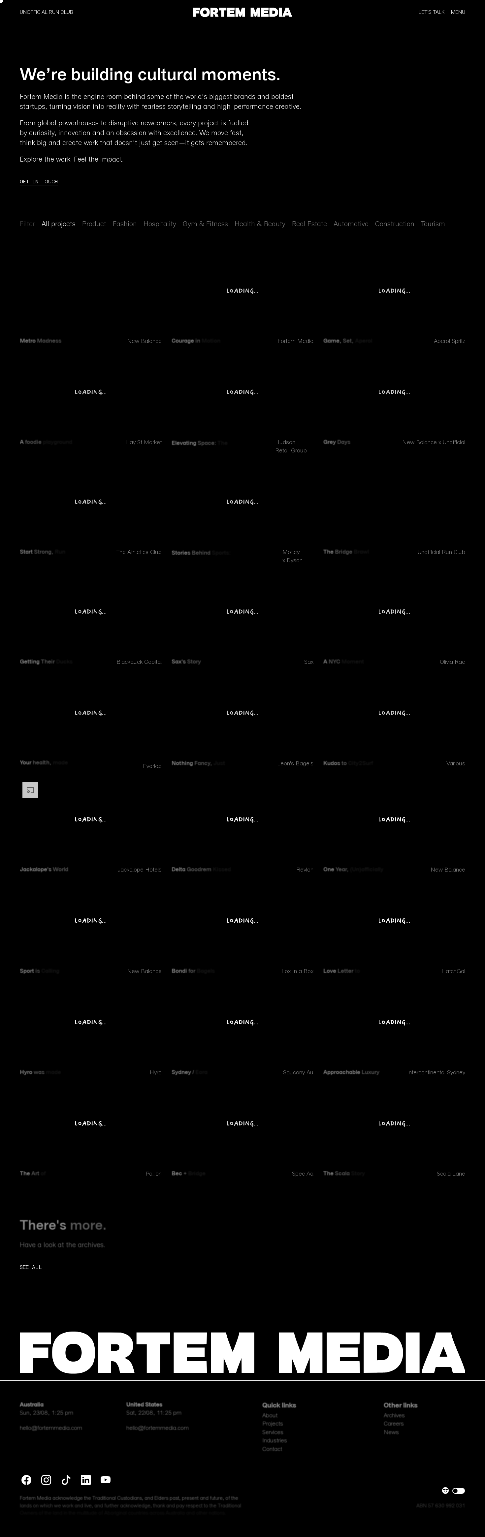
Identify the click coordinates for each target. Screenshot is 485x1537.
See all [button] (31, 1267)
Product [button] (94, 224)
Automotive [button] (351, 224)
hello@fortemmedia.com (51, 1428)
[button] (242, 11)
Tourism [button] (433, 224)
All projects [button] (59, 224)
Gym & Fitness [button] (205, 224)
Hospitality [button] (160, 224)
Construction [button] (394, 224)
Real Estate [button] (309, 224)
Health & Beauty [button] (260, 224)
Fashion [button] (125, 224)
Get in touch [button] (39, 181)
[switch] (458, 1491)
